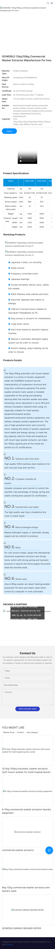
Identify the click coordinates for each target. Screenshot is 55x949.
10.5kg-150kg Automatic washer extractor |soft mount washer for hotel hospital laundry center (26, 770)
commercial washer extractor (18, 850)
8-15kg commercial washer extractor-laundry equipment (26, 811)
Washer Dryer (8, 732)
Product (20, 732)
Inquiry (9, 131)
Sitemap (9, 944)
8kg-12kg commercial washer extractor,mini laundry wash (26, 889)
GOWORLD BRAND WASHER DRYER (21, 928)
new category (32, 732)
